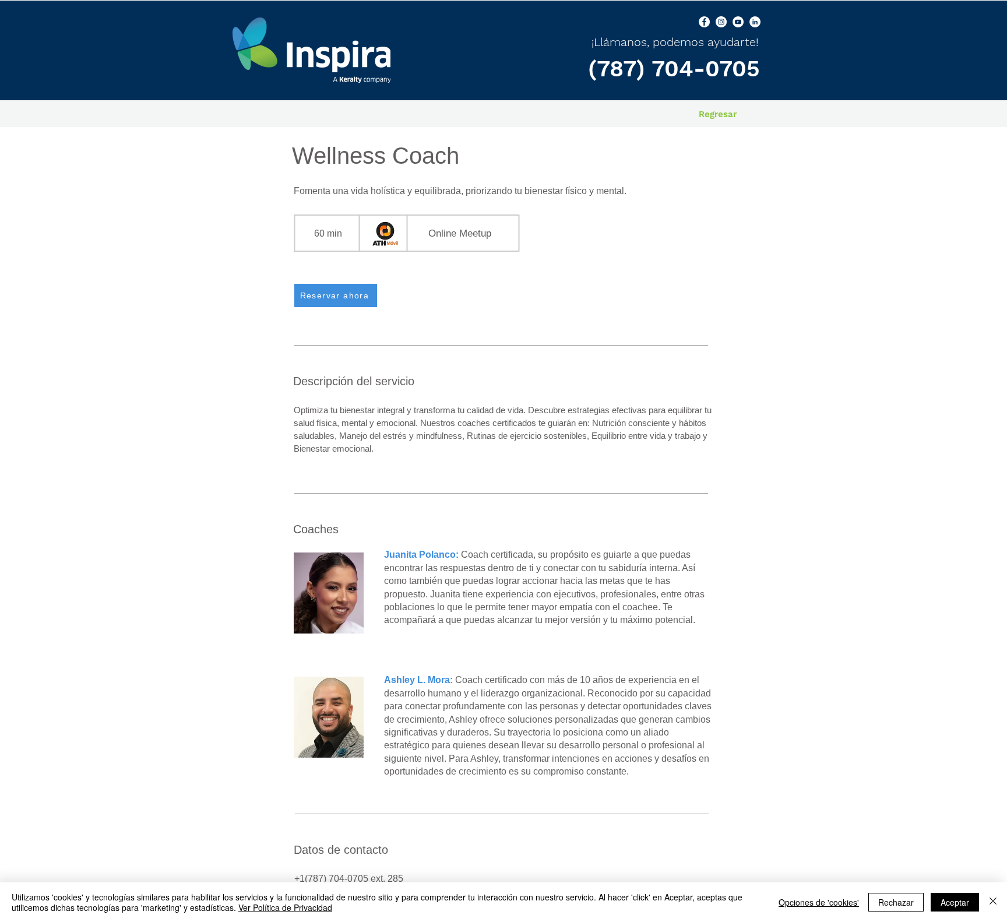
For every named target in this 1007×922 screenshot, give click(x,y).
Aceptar (955, 902)
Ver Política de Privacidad (285, 907)
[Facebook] (704, 21)
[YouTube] (738, 21)
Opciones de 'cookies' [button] (819, 902)
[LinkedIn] (754, 21)
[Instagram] (721, 21)
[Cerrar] (993, 902)
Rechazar (896, 902)
